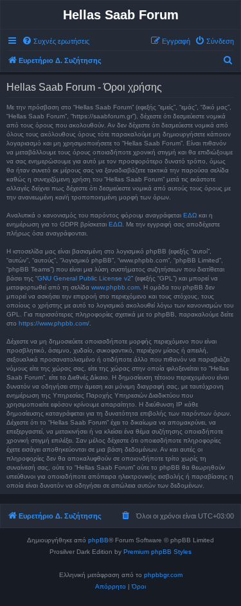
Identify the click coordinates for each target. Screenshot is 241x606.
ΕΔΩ (190, 215)
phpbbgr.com (163, 574)
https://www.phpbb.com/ (54, 323)
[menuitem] (55, 41)
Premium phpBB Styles (157, 551)
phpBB (98, 540)
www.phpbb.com (115, 287)
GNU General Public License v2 (84, 278)
